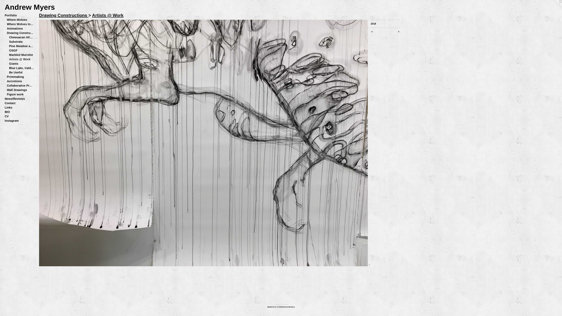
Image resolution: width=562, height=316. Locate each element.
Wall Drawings (17, 90)
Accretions (14, 81)
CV (7, 116)
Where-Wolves (17, 19)
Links (8, 107)
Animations (15, 28)
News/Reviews (15, 98)
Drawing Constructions (20, 33)
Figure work (15, 94)
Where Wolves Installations (20, 24)
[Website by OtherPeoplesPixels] (556, 6)
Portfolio (11, 15)
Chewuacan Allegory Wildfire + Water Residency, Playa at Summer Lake (21, 37)
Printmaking (15, 76)
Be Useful (16, 72)
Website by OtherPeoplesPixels (281, 307)
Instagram (12, 120)
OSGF (13, 50)
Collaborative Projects (20, 85)
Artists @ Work (19, 59)
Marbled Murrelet (21, 54)
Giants (13, 63)
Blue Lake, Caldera (21, 68)
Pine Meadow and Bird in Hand (21, 46)
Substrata (16, 41)
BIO (7, 112)
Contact (10, 103)
